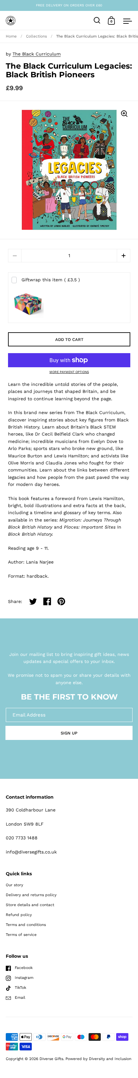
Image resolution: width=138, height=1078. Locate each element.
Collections (36, 36)
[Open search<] (97, 20)
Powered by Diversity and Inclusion (98, 1059)
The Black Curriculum (37, 53)
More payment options (69, 372)
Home (11, 36)
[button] (123, 255)
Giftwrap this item (51, 279)
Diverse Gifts (51, 1059)
